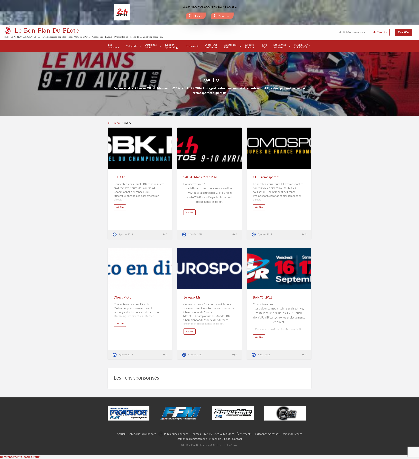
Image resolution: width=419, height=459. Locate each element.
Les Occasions (113, 46)
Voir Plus (121, 208)
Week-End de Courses (211, 46)
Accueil (121, 434)
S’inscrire (382, 32)
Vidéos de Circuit (219, 438)
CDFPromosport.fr (266, 177)
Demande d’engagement (192, 438)
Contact (237, 438)
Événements (192, 46)
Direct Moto (122, 297)
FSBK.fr (119, 177)
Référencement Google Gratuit (20, 457)
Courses (196, 434)
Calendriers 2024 (230, 46)
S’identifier (404, 32)
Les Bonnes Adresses (279, 46)
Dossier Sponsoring (171, 46)
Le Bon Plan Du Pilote (46, 30)
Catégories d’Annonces (142, 434)
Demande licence (292, 434)
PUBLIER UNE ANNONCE (302, 46)
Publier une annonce (354, 32)
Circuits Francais (249, 46)
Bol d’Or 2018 (263, 297)
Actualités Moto (151, 46)
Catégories (132, 46)
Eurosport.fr (191, 297)
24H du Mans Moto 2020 (200, 177)
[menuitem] (352, 32)
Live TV (264, 46)
